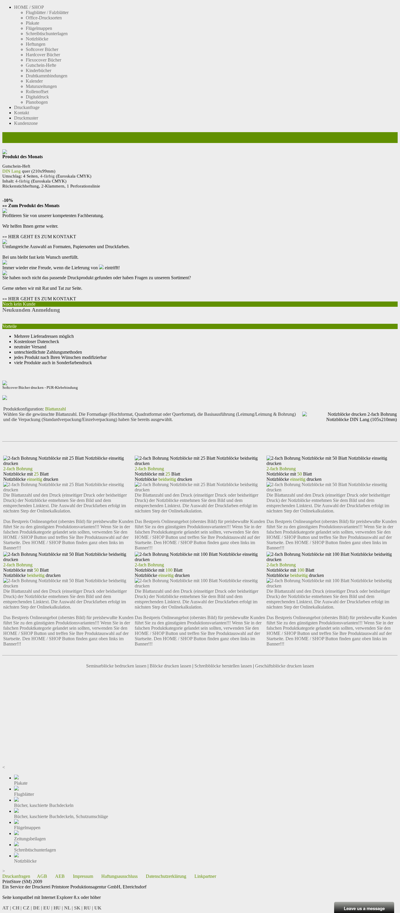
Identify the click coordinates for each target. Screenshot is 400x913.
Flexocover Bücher (43, 59)
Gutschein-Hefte (41, 65)
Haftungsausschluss (119, 876)
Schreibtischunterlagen (47, 33)
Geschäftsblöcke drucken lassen (284, 665)
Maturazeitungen (41, 86)
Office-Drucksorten (44, 17)
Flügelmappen (39, 28)
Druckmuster (26, 117)
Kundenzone (26, 123)
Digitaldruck (37, 96)
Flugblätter (24, 794)
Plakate (32, 23)
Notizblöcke (37, 38)
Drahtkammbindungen (46, 75)
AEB (60, 876)
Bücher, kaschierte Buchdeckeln (43, 805)
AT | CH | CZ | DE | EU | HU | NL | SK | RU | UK (51, 907)
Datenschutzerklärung (166, 876)
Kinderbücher (38, 70)
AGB (42, 876)
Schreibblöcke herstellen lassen (223, 665)
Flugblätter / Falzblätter (47, 12)
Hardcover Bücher (43, 54)
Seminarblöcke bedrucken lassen (116, 665)
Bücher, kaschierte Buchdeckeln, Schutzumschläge (61, 816)
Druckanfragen (16, 876)
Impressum (83, 876)
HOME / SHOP (29, 7)
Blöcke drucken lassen (170, 665)
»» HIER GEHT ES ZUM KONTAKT (39, 236)
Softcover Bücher (42, 49)
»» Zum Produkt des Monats (30, 205)
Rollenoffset (37, 91)
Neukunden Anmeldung (31, 310)
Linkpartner (205, 876)
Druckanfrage (27, 107)
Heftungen (35, 44)
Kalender (34, 81)
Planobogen (37, 102)
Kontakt (21, 112)
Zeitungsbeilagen (30, 838)
